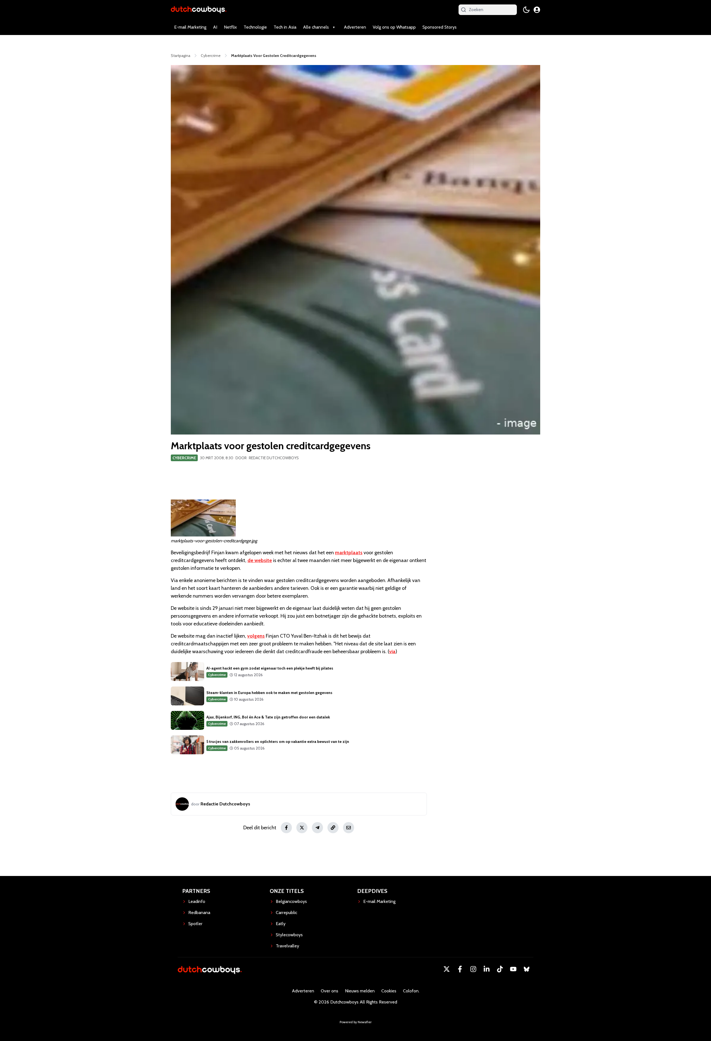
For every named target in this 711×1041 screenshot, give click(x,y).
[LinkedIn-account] (486, 969)
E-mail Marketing (190, 27)
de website (259, 560)
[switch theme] (526, 10)
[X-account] (446, 969)
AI (215, 27)
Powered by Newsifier (356, 1022)
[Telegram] (317, 827)
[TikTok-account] (500, 969)
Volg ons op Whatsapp (394, 27)
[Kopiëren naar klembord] (333, 827)
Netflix (230, 27)
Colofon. (411, 990)
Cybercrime (184, 457)
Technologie (255, 27)
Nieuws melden (360, 990)
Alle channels (316, 27)
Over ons (329, 990)
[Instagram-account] (473, 969)
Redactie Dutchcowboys (274, 457)
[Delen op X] (301, 827)
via (392, 651)
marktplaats (348, 553)
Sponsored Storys (439, 27)
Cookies (388, 990)
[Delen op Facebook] (286, 827)
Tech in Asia (285, 27)
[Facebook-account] (460, 969)
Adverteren (355, 27)
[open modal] (537, 9)
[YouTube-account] (513, 969)
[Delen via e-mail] (348, 827)
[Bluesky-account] (526, 969)
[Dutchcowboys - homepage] (198, 9)
